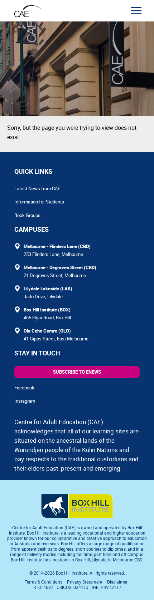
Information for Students (39, 201)
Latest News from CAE (37, 188)
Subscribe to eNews (77, 372)
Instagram (24, 401)
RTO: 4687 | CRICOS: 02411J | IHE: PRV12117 (77, 587)
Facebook (24, 387)
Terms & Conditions (43, 582)
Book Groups (27, 215)
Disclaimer (117, 582)
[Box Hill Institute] (77, 516)
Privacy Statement (84, 582)
